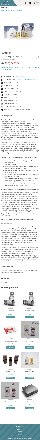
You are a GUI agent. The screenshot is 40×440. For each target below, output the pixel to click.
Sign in (26, 3)
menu (5, 7)
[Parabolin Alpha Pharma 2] (19, 32)
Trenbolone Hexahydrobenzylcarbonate (26, 79)
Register (30, 3)
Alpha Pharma (20, 76)
